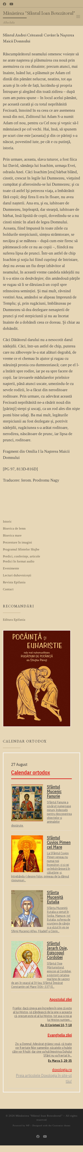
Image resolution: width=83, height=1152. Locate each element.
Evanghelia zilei (59, 1035)
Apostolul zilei (60, 999)
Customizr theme (61, 1125)
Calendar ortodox (30, 772)
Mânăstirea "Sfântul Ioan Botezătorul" (39, 1115)
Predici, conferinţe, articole (21, 556)
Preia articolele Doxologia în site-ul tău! (44, 1078)
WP (28, 1125)
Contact (8, 589)
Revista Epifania (14, 582)
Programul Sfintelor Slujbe (21, 549)
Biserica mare (12, 535)
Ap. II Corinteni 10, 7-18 (56, 1025)
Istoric (7, 521)
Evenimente (11, 568)
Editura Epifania (14, 619)
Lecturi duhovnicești (17, 575)
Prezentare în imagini (17, 542)
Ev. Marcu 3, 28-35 (60, 1061)
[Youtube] (11, 4)
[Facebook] (4, 4)
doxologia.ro (62, 1069)
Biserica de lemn (14, 528)
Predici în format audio (18, 561)
